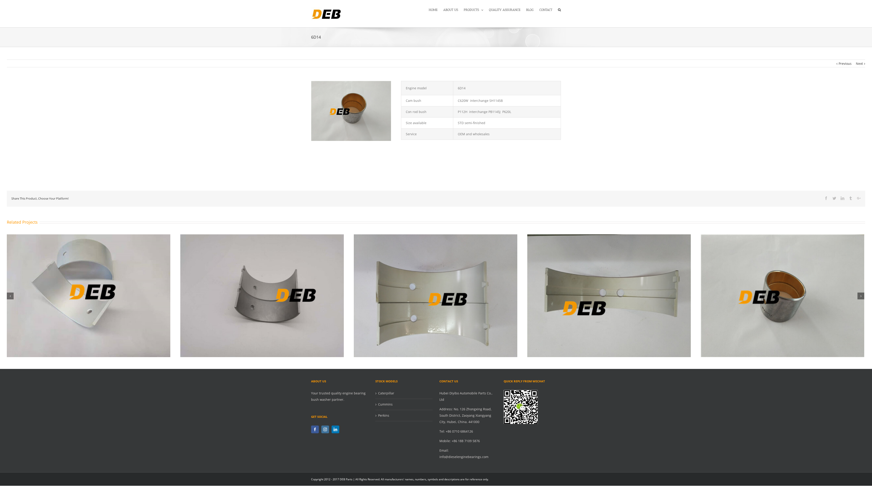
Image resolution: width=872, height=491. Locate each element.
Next (859, 63)
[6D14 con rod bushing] (351, 84)
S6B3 (88, 292)
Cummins (385, 404)
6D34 (782, 292)
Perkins (383, 415)
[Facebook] (315, 429)
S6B (262, 292)
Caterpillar (386, 393)
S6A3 (435, 292)
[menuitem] (436, 9)
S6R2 (609, 292)
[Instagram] (325, 429)
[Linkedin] (335, 429)
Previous (845, 63)
